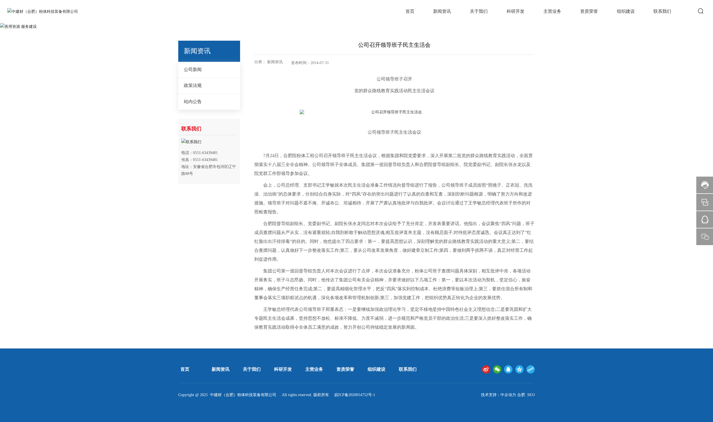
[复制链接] (530, 369)
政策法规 (193, 85)
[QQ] (508, 369)
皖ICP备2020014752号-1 (354, 395)
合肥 (521, 395)
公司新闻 (193, 69)
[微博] (486, 369)
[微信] (497, 369)
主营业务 (314, 369)
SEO (531, 395)
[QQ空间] (519, 369)
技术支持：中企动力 (498, 395)
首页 (184, 369)
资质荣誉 (345, 369)
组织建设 (376, 369)
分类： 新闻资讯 (268, 62)
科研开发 (283, 369)
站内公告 (193, 101)
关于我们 (252, 369)
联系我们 (408, 369)
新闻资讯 (220, 369)
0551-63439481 (205, 153)
